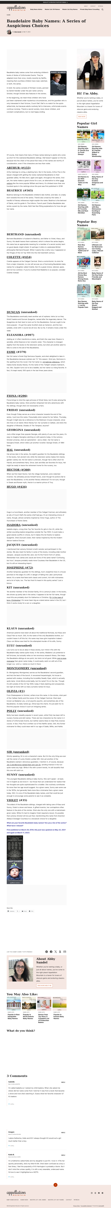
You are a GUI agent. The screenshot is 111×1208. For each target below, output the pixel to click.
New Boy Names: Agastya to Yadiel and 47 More (83, 249)
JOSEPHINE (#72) (20, 567)
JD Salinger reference (51, 362)
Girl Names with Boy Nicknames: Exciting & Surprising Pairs (96, 210)
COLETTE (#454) (19, 257)
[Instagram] (92, 1193)
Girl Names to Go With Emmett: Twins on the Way (83, 181)
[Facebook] (99, 1193)
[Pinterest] (102, 1193)
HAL (10, 449)
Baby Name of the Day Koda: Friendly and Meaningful (97, 276)
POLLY (11, 710)
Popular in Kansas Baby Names (59, 1016)
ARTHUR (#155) (19, 167)
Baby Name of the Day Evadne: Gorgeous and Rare (97, 181)
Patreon (100, 6)
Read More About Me (44, 985)
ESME (11, 352)
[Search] (102, 9)
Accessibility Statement (86, 1205)
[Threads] (95, 1193)
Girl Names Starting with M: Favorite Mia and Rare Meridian (83, 209)
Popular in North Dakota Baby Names (28, 1016)
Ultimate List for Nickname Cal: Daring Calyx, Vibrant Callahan (97, 249)
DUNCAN (13, 312)
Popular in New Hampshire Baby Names (14, 1016)
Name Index (24, 1199)
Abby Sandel (17, 32)
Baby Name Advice (36, 9)
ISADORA (14, 525)
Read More (81, 116)
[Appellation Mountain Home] (16, 8)
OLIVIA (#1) (16, 691)
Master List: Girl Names (52, 9)
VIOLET (12, 800)
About (86, 6)
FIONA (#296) (17, 395)
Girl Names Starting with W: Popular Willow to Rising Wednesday (97, 151)
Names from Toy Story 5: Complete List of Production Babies (43, 1018)
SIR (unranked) (18, 751)
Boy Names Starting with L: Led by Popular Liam (83, 304)
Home (8, 14)
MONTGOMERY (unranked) (27, 668)
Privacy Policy (76, 1205)
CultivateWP (101, 1205)
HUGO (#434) (17, 486)
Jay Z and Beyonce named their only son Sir (24, 765)
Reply (63, 1082)
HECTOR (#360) (18, 469)
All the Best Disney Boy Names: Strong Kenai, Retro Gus (83, 277)
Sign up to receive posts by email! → (55, 2)
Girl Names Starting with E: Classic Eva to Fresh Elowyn (83, 150)
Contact (93, 6)
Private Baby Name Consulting (89, 9)
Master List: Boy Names (70, 9)
